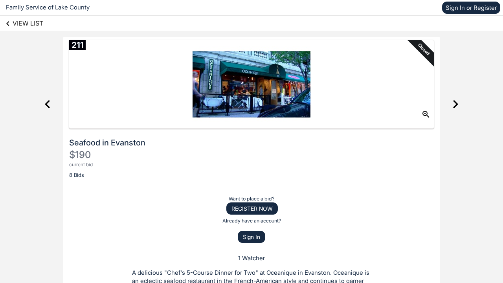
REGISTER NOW (252, 208)
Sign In (251, 236)
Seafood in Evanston (107, 142)
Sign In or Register (471, 7)
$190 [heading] (80, 154)
